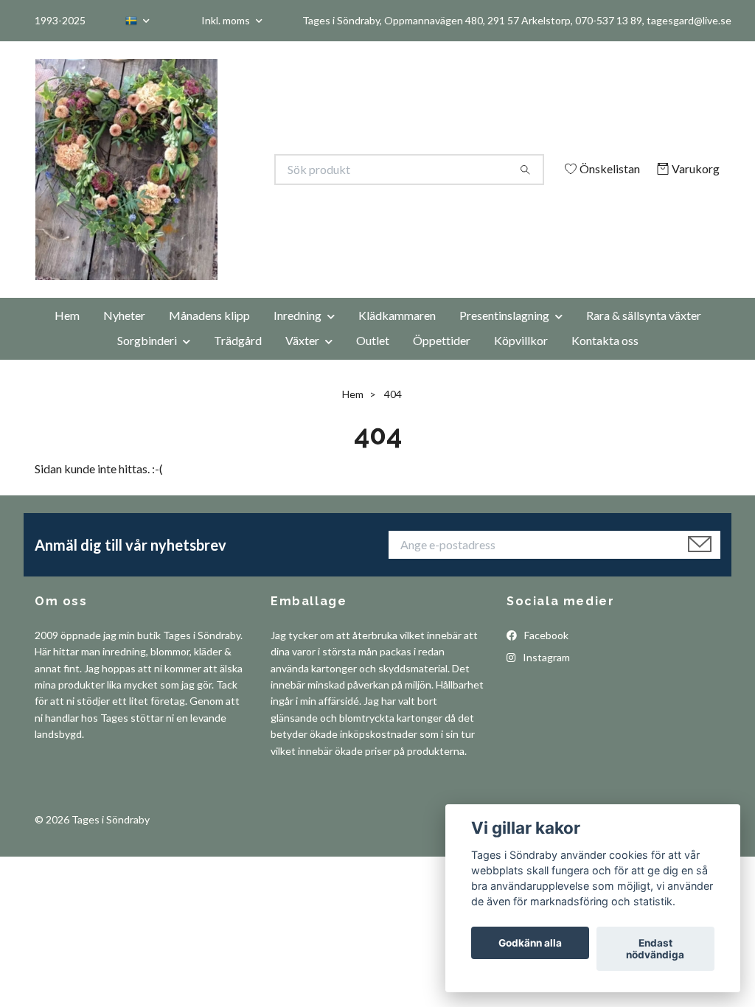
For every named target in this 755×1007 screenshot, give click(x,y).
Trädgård (238, 360)
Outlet (372, 360)
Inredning (297, 335)
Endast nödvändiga (655, 949)
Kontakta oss (605, 360)
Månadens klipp (209, 335)
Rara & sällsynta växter (643, 335)
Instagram (545, 678)
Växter (302, 360)
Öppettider (441, 360)
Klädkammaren (397, 335)
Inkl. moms (226, 20)
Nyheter (124, 335)
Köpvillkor (521, 360)
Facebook (545, 655)
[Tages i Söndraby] (206, 169)
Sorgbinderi (147, 360)
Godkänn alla (530, 943)
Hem (67, 335)
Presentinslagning (504, 335)
